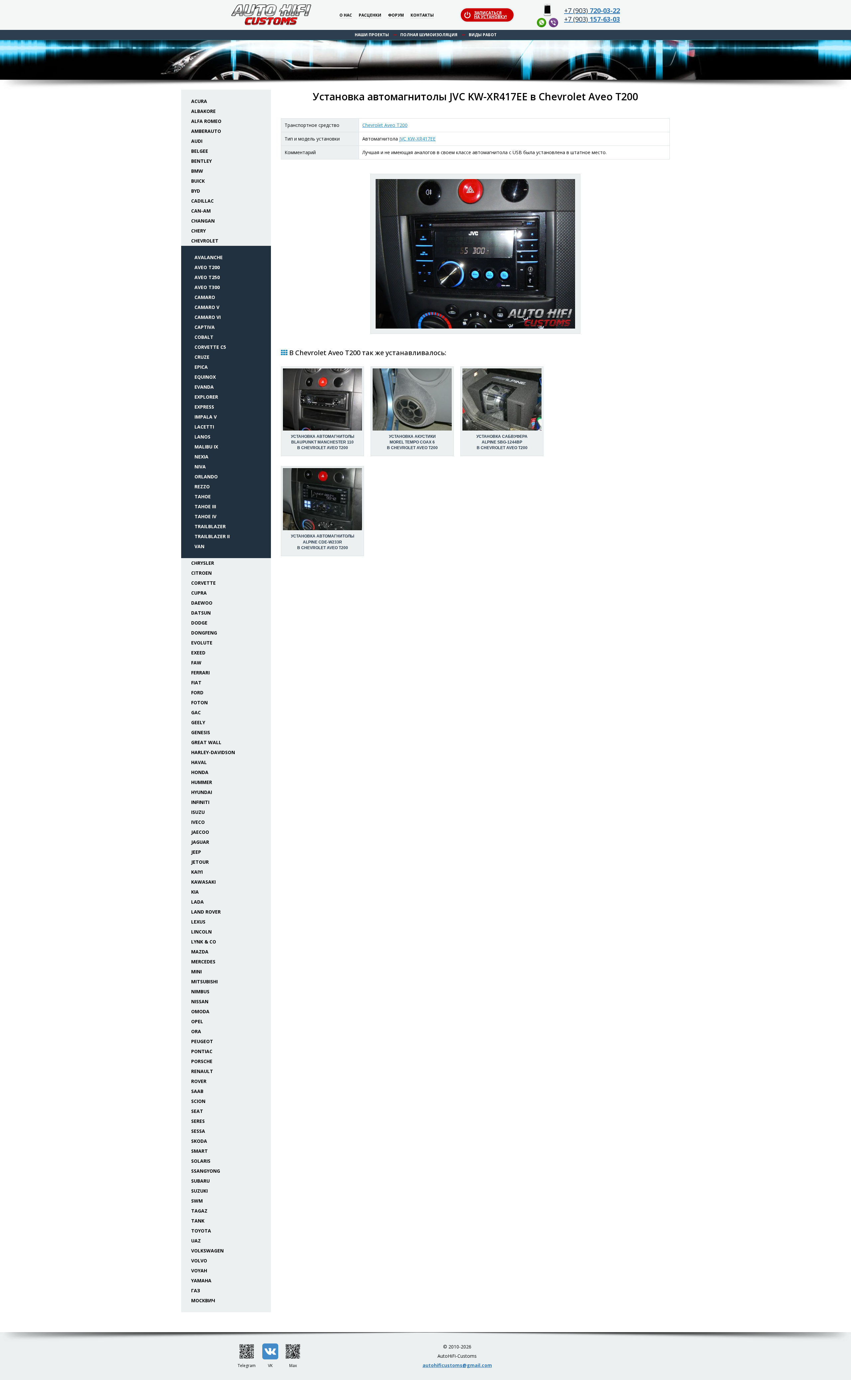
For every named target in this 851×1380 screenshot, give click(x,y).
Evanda (204, 387)
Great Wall (206, 742)
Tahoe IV (205, 516)
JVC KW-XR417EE (417, 139)
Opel (197, 1021)
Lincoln (201, 932)
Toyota (201, 1231)
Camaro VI (207, 317)
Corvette (203, 583)
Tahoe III (205, 506)
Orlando (206, 476)
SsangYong (205, 1171)
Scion (198, 1101)
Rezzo (202, 486)
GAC (196, 712)
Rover (198, 1081)
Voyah (199, 1270)
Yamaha (201, 1280)
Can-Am (201, 211)
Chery (198, 231)
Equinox (205, 377)
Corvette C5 (210, 347)
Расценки (370, 15)
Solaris (200, 1161)
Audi (196, 141)
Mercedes (203, 961)
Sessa (198, 1131)
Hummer (201, 782)
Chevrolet (204, 241)
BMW (197, 171)
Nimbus (200, 991)
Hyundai (201, 792)
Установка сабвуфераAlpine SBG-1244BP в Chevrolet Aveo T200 (502, 442)
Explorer (206, 397)
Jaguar (200, 842)
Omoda (200, 1011)
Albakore (203, 111)
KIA (195, 892)
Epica (201, 367)
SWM (197, 1201)
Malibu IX (206, 447)
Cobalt (203, 337)
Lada (197, 902)
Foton (199, 702)
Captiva (204, 327)
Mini (196, 971)
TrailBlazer (210, 526)
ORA (196, 1031)
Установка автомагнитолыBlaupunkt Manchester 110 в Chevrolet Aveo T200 (322, 442)
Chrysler (202, 563)
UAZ (196, 1240)
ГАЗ (195, 1290)
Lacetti (204, 427)
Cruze (201, 357)
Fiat (196, 682)
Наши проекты (372, 35)
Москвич (203, 1300)
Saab (197, 1091)
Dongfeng (204, 633)
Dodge (199, 623)
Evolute (201, 643)
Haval (199, 762)
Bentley (201, 161)
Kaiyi (197, 872)
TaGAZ (199, 1211)
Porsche (201, 1061)
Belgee (199, 151)
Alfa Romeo (206, 121)
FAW (196, 662)
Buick (198, 181)
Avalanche (208, 257)
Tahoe (202, 496)
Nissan (199, 1001)
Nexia (201, 456)
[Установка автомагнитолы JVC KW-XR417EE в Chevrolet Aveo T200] (475, 254)
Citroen (201, 573)
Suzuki (199, 1191)
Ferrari (200, 672)
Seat (197, 1111)
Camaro (204, 297)
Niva (200, 466)
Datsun (201, 613)
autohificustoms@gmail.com (457, 1365)
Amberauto (206, 131)
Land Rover (206, 912)
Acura (199, 101)
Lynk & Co (203, 941)
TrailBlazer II (212, 536)
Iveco (198, 822)
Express (204, 407)
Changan (203, 221)
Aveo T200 (207, 267)
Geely (198, 722)
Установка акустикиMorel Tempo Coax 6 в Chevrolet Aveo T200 (412, 442)
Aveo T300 (207, 287)
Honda (199, 772)
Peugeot (202, 1041)
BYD (195, 191)
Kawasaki (203, 882)
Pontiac (201, 1051)
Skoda (199, 1141)
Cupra (199, 593)
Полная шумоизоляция (428, 35)
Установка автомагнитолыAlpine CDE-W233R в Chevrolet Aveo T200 (322, 542)
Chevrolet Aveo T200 (385, 125)
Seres (198, 1121)
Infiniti (200, 802)
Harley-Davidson (213, 752)
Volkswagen (207, 1250)
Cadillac (202, 201)
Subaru (200, 1181)
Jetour (200, 862)
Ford (197, 692)
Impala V (205, 417)
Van (199, 546)
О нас (345, 15)
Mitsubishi (204, 981)
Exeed (198, 652)
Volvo (199, 1260)
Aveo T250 (207, 277)
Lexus (198, 922)
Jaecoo (200, 832)
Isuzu (198, 812)
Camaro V (206, 307)
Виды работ (483, 35)
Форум (396, 15)
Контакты (422, 15)
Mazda (199, 951)
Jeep (196, 852)
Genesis (200, 732)
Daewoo (201, 603)
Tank (197, 1221)
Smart (199, 1151)
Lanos (202, 437)
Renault (202, 1071)
